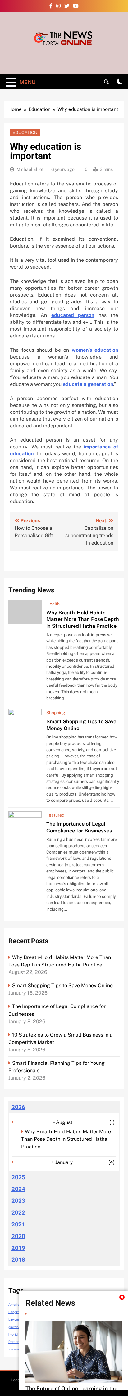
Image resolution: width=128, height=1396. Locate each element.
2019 (18, 1248)
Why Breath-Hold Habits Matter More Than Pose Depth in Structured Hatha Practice (82, 619)
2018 (18, 1260)
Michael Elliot (29, 169)
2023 (18, 1201)
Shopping (55, 712)
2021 (18, 1224)
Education (25, 132)
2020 (18, 1236)
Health (53, 603)
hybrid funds (17, 1334)
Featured (55, 815)
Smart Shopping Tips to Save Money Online (62, 985)
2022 (18, 1212)
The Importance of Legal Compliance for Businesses (79, 827)
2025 (18, 1177)
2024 (18, 1189)
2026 (18, 1107)
